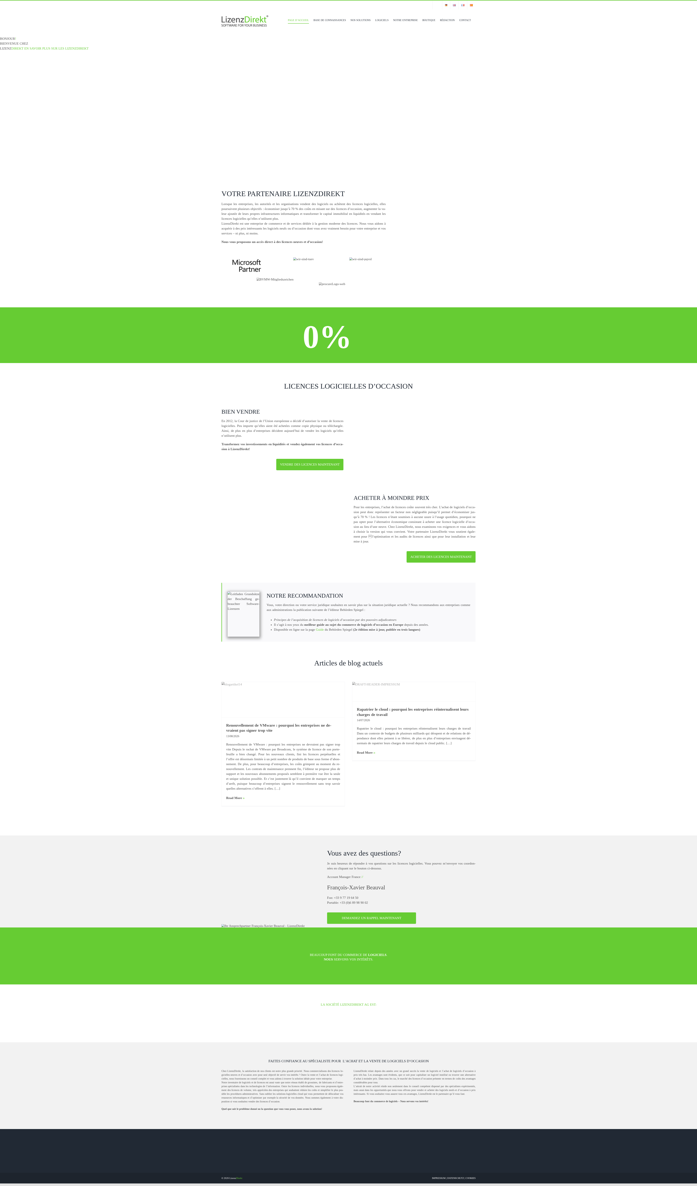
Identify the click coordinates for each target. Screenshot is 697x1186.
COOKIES (471, 1178)
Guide (320, 629)
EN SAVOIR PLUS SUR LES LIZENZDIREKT (56, 48)
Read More (234, 798)
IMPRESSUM (439, 1178)
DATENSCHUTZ (455, 1178)
